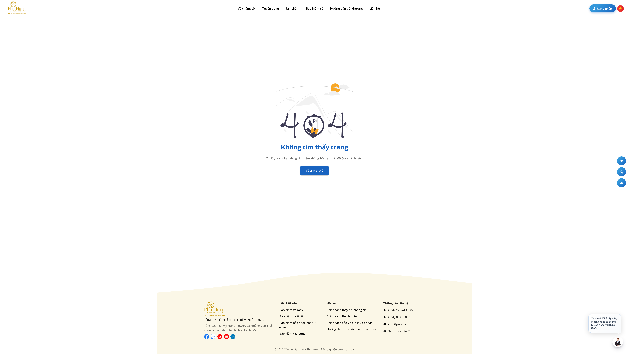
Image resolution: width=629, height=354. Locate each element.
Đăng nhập (604, 8)
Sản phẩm (292, 8)
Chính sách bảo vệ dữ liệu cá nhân (349, 323)
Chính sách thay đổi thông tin (346, 310)
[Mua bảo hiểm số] (621, 160)
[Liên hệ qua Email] (621, 182)
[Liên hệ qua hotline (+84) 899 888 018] (621, 171)
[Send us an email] (226, 337)
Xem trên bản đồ (399, 331)
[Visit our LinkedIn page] (233, 337)
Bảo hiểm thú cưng (292, 333)
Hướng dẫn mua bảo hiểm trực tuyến (352, 329)
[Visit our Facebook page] (207, 337)
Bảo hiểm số (314, 8)
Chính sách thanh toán (342, 316)
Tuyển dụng (270, 8)
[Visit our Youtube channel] (220, 337)
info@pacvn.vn (398, 324)
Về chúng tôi (247, 8)
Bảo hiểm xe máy (291, 310)
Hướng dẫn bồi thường (346, 8)
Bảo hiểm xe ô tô (291, 316)
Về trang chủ (314, 170)
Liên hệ (374, 8)
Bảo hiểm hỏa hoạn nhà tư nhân (297, 325)
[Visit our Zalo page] (213, 337)
